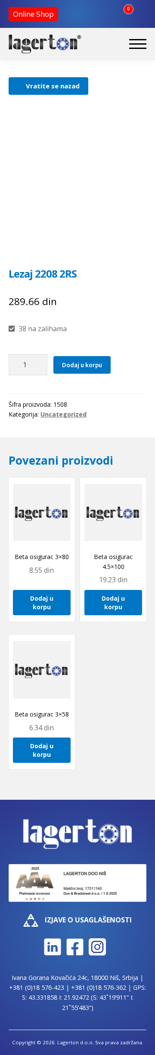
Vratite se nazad (53, 86)
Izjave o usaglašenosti (88, 920)
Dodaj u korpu (82, 365)
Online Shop (33, 13)
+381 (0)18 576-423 (36, 987)
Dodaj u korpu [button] (41, 602)
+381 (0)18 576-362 (98, 987)
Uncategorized (63, 414)
